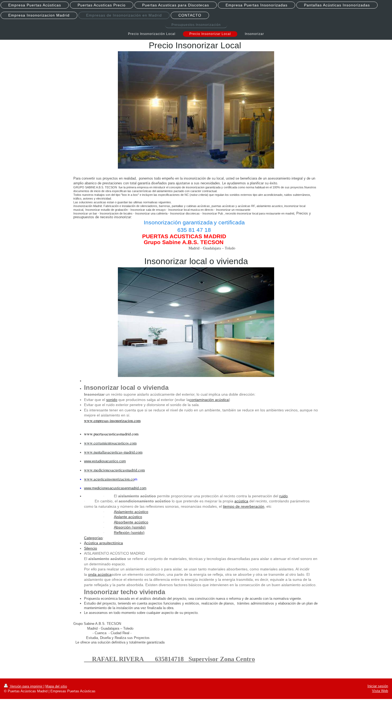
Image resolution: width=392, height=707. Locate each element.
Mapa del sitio (56, 686)
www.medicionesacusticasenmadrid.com (115, 488)
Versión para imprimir (26, 686)
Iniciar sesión (377, 686)
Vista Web (380, 691)
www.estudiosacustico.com (105, 461)
